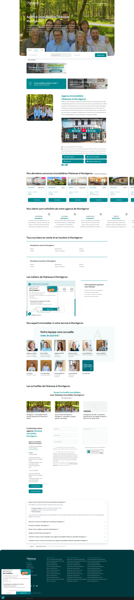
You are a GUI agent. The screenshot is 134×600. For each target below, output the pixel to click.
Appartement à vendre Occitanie (73, 575)
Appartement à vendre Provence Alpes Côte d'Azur (77, 579)
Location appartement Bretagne (93, 562)
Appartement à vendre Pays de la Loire (74, 577)
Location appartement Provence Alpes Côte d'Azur (97, 579)
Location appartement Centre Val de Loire (95, 573)
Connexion (104, 3)
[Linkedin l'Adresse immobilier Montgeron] (31, 586)
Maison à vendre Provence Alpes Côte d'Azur (55, 579)
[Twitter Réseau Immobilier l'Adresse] (37, 586)
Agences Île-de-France (41, 546)
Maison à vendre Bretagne (52, 562)
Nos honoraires (35, 486)
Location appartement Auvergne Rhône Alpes (96, 559)
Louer (92, 3)
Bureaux (81, 249)
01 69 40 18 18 (33, 449)
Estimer (30, 50)
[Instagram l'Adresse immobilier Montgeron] (34, 586)
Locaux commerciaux (60, 251)
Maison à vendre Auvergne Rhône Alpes (54, 559)
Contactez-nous (30, 566)
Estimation (68, 161)
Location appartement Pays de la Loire (94, 577)
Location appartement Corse (92, 581)
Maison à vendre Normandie (52, 564)
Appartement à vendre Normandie (73, 564)
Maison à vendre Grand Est (52, 568)
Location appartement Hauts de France (94, 570)
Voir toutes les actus (66, 398)
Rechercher (100, 55)
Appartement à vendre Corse (72, 581)
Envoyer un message (93, 156)
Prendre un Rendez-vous (94, 161)
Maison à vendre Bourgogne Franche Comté (55, 561)
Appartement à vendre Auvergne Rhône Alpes (76, 559)
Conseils (97, 3)
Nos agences (29, 564)
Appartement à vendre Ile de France (74, 572)
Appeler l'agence (69, 156)
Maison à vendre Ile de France (52, 572)
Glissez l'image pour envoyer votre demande (95, 447)
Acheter (88, 3)
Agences (32, 546)
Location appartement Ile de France (94, 572)
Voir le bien (37, 200)
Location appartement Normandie (93, 564)
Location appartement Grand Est (93, 568)
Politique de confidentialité (32, 575)
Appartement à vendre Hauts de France (74, 570)
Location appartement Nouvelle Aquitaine (95, 566)
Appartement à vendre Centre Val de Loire (75, 573)
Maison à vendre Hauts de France (53, 570)
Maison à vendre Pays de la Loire (53, 577)
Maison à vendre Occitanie (52, 575)
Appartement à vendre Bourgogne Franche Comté (76, 561)
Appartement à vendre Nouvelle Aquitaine (75, 566)
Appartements (58, 249)
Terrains (32, 251)
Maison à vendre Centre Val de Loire (54, 573)
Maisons (32, 249)
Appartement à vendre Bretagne (73, 562)
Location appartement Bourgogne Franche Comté (97, 561)
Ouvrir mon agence (30, 567)
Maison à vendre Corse (51, 581)
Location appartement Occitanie (93, 575)
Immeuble (81, 251)
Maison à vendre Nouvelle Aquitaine (54, 566)
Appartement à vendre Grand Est (73, 568)
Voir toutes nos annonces (100, 174)
